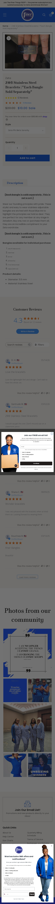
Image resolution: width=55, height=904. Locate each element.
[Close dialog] (52, 433)
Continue (36, 463)
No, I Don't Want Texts (19, 899)
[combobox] (5, 894)
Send (32, 894)
